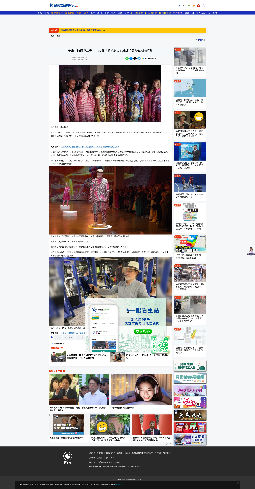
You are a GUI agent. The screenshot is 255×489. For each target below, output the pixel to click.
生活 (120, 12)
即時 (46, 12)
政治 (99, 12)
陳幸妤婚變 (57, 12)
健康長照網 (165, 12)
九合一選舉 (83, 12)
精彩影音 (178, 12)
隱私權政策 (118, 484)
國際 (127, 12)
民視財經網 (151, 12)
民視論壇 (212, 12)
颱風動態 (70, 12)
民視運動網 (137, 12)
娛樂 (113, 12)
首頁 (40, 12)
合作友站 (201, 12)
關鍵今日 (189, 12)
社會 (106, 12)
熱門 (93, 12)
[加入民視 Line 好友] (127, 326)
